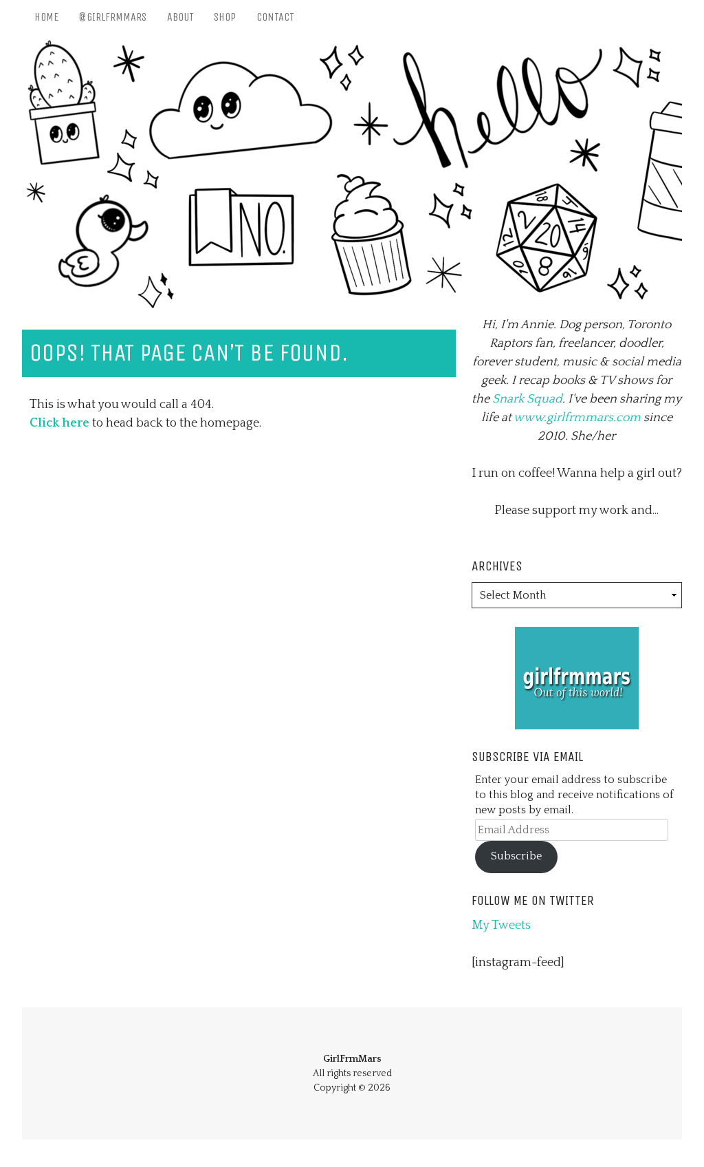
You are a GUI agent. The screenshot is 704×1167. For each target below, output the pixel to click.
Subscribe (516, 856)
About (180, 16)
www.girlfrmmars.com (577, 418)
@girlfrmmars (112, 16)
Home (46, 16)
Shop (225, 16)
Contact (275, 16)
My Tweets (501, 925)
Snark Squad (527, 399)
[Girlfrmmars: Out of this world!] (577, 636)
